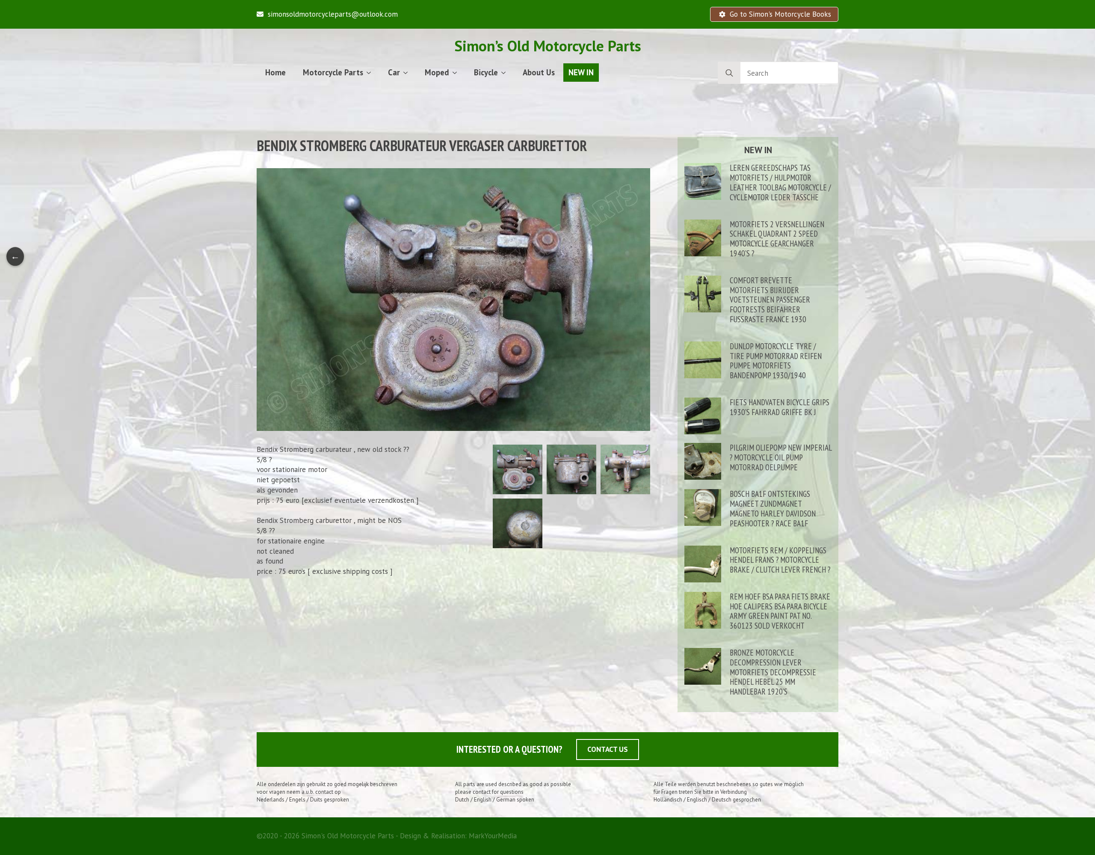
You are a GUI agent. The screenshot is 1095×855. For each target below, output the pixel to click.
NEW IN (581, 72)
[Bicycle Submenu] (506, 72)
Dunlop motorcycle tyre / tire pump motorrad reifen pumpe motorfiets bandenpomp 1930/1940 (776, 360)
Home (275, 72)
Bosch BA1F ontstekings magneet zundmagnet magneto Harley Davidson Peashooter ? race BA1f (773, 508)
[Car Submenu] (408, 72)
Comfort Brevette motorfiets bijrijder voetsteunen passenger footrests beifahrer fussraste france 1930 (770, 300)
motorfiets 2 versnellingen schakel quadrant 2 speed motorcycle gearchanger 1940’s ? (777, 239)
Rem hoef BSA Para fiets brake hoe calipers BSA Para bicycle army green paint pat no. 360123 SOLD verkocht (780, 611)
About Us (539, 72)
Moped (437, 72)
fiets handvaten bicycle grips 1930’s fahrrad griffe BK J (779, 407)
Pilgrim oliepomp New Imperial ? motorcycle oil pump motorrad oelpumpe (781, 457)
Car (394, 72)
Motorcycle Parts (333, 72)
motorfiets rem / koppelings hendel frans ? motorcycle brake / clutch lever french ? (780, 560)
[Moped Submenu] (457, 72)
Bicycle (486, 72)
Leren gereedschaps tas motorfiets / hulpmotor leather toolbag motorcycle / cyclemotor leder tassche (780, 182)
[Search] (729, 73)
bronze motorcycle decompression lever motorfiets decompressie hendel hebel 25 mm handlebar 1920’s (773, 672)
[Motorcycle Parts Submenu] (371, 72)
